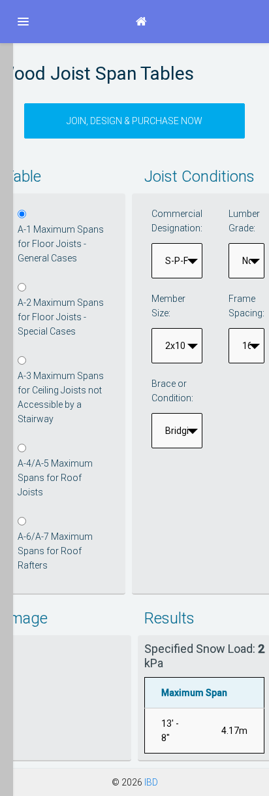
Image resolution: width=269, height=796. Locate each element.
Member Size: (168, 305)
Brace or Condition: (172, 390)
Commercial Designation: (176, 220)
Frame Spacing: (246, 305)
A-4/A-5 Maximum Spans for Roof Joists (55, 477)
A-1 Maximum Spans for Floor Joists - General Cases (61, 243)
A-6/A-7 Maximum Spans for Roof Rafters (55, 551)
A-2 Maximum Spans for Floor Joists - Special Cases (61, 317)
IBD (151, 782)
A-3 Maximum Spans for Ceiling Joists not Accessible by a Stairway (61, 397)
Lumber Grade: (244, 220)
